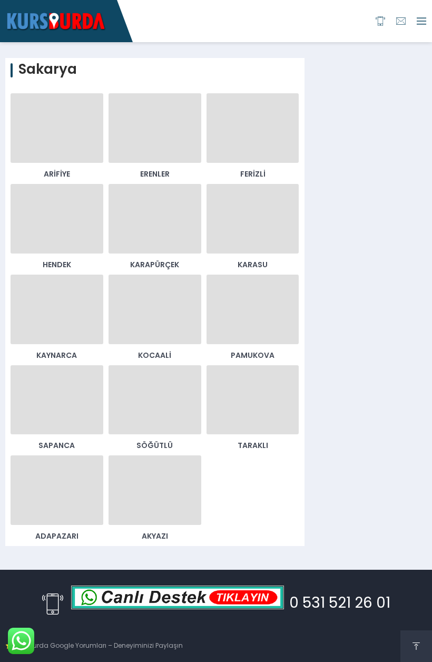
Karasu (253, 265)
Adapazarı (56, 537)
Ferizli (253, 175)
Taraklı (253, 446)
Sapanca (56, 446)
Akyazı (155, 537)
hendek (57, 265)
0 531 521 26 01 (339, 604)
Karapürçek (154, 265)
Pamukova (252, 356)
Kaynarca (56, 356)
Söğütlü (154, 446)
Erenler (155, 175)
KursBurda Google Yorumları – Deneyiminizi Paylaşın (99, 646)
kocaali (154, 356)
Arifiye (57, 175)
